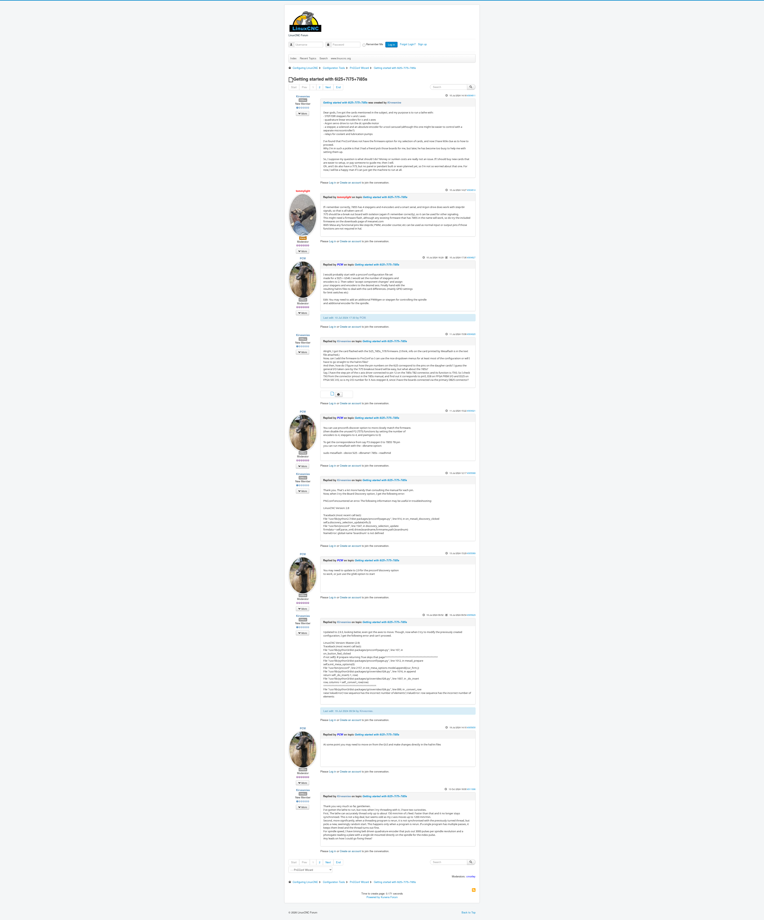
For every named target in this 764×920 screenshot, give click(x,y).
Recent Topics (308, 58)
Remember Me (374, 44)
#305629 (471, 614)
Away (303, 237)
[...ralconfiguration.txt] (332, 394)
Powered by (373, 897)
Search (324, 58)
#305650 (471, 727)
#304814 (471, 189)
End (338, 87)
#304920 (471, 334)
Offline (302, 100)
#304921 (471, 410)
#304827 (471, 257)
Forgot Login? (408, 44)
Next (328, 87)
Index (293, 58)
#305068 (471, 473)
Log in (391, 44)
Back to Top (469, 912)
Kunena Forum (389, 897)
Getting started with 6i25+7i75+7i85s (345, 102)
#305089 (471, 553)
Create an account (350, 182)
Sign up (423, 44)
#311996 (471, 789)
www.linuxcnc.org (341, 58)
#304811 (471, 95)
